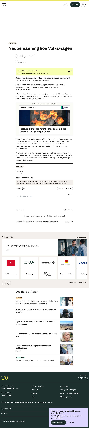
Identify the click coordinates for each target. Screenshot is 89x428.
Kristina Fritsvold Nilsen (10, 388)
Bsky (32, 397)
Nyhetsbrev (64, 386)
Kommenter (30, 56)
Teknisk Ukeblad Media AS (17, 421)
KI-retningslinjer (66, 397)
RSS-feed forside (37, 386)
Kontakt (4, 414)
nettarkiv (12, 43)
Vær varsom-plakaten (29, 402)
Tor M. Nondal (6, 395)
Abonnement (6, 409)
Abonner (75, 4)
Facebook (34, 390)
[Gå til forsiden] (4, 4)
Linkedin (34, 393)
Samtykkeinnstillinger (68, 390)
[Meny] (83, 4)
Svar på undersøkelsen (58, 422)
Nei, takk (71, 422)
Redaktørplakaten (45, 402)
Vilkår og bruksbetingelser (69, 393)
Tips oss (83, 378)
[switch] (70, 71)
